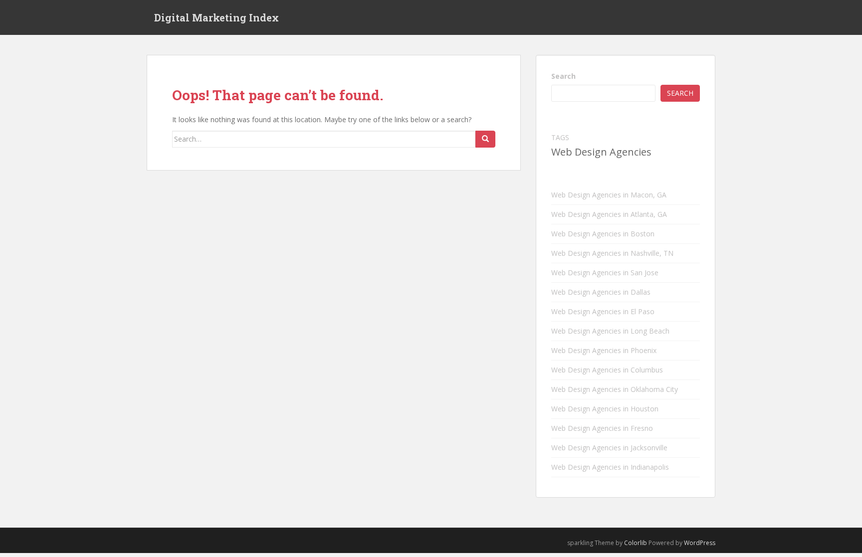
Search (563, 76)
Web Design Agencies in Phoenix (603, 350)
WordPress (699, 543)
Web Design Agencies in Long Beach (610, 331)
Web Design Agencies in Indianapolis (610, 467)
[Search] (485, 139)
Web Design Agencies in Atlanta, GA (609, 214)
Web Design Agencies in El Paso (602, 311)
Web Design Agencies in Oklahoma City (614, 389)
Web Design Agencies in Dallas (600, 292)
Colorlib (635, 543)
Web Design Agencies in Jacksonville (609, 447)
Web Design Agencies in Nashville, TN (612, 253)
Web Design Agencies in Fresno (602, 428)
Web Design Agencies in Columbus (607, 369)
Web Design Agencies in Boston (602, 233)
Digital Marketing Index (216, 17)
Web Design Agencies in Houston (604, 408)
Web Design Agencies (601, 152)
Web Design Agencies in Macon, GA (608, 194)
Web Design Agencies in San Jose (604, 272)
